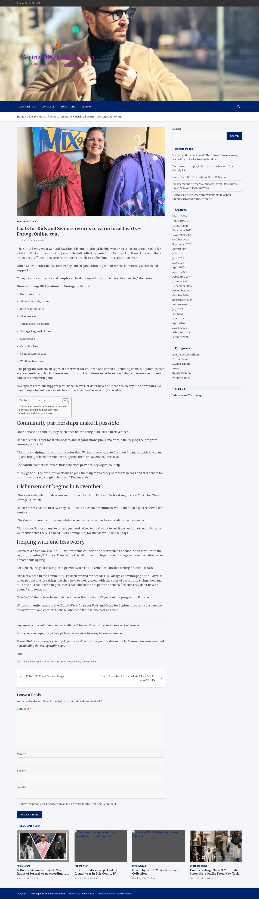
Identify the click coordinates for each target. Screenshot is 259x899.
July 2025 (177, 253)
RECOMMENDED (29, 826)
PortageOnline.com (61, 661)
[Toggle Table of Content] (64, 401)
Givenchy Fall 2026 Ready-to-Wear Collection (199, 177)
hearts (33, 661)
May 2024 (178, 318)
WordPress (126, 893)
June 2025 (178, 258)
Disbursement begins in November (40, 409)
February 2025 (181, 276)
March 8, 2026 (82, 878)
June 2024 (178, 313)
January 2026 (180, 225)
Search (176, 128)
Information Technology (187, 395)
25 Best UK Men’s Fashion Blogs (45, 676)
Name (21, 754)
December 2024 (182, 286)
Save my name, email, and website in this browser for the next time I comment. (69, 804)
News (175, 368)
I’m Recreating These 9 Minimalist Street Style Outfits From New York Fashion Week (215, 874)
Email (21, 770)
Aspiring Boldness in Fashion (51, 893)
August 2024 (180, 304)
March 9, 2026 (24, 878)
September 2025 (182, 244)
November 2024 (182, 290)
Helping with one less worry (36, 413)
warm (94, 661)
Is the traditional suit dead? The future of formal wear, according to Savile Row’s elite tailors (41, 874)
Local (47, 661)
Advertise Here (27, 106)
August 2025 (179, 248)
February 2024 (181, 332)
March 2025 (179, 272)
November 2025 (182, 235)
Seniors (85, 661)
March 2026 (179, 216)
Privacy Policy (68, 106)
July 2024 (177, 309)
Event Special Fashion (185, 354)
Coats (26, 661)
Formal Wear (180, 359)
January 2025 (180, 281)
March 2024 (179, 327)
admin (41, 240)
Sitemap (86, 106)
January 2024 (180, 337)
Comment (24, 708)
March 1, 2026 (197, 878)
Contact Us (48, 106)
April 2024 (178, 323)
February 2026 (181, 221)
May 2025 (178, 262)
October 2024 (180, 295)
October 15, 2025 (26, 240)
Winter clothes (26, 221)
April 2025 (178, 267)
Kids (40, 661)
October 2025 (180, 239)
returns (76, 661)
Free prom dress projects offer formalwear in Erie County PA (96, 872)
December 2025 (182, 230)
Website (21, 787)
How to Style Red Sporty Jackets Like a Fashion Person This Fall (128, 678)
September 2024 (182, 299)
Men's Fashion (181, 363)
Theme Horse (87, 893)
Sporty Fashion (181, 373)
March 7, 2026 (139, 878)
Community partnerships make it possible (44, 406)
